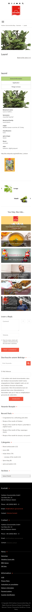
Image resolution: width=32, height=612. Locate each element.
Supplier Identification (8, 595)
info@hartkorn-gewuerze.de (14, 509)
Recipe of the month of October (16, 243)
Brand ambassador (9, 447)
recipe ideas (6, 454)
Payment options (6, 591)
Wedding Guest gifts (7, 559)
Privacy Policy (5, 581)
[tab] (16, 79)
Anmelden (16, 399)
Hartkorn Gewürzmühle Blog (20, 603)
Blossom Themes (7, 607)
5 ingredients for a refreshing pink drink (15, 418)
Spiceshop (4, 556)
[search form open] (22, 3)
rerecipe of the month (11, 457)
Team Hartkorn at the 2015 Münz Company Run (16, 227)
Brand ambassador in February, (16, 308)
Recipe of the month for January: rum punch (16, 435)
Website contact (12, 543)
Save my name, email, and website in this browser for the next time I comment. (10, 341)
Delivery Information (7, 588)
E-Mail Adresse (6, 371)
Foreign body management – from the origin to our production (16, 275)
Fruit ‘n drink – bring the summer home (16, 259)
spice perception (8, 464)
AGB (2, 577)
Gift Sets (4, 566)
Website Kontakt (12, 513)
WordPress (22, 607)
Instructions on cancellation (9, 584)
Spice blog (6, 460)
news (4, 450)
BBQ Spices (5, 563)
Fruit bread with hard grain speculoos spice (16, 291)
